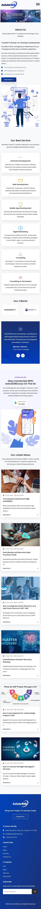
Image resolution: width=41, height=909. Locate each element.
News (5, 870)
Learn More (8, 80)
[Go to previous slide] (4, 14)
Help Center (7, 876)
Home (5, 847)
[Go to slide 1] (16, 21)
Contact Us (20, 817)
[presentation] (18, 355)
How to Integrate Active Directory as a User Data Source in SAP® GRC (19, 607)
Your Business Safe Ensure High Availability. (16, 500)
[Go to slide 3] (20, 21)
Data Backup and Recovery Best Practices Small (17, 553)
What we (6, 873)
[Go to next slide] (37, 14)
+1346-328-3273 (11, 837)
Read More (7, 515)
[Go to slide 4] (22, 21)
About (5, 850)
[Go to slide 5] (24, 21)
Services (6, 853)
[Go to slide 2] (18, 21)
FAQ (4, 866)
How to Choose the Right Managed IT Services (19, 767)
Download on (22, 403)
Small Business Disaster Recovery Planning (17, 660)
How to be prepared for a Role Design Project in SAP (19, 714)
